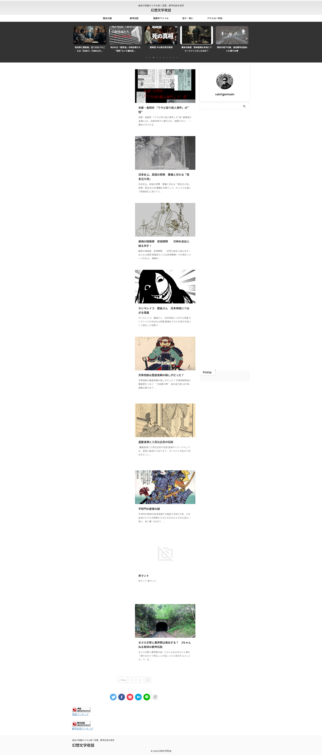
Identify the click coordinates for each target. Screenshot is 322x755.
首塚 (216, 230)
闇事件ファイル (161, 18)
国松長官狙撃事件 (227, 165)
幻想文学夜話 (161, 10)
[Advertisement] (103, 100)
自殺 (244, 216)
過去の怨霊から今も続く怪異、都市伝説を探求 (93, 740)
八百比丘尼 (241, 158)
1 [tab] (146, 57)
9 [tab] (173, 57)
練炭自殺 (220, 216)
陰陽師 (205, 230)
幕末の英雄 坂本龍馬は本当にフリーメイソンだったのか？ (161, 49)
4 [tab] (156, 57)
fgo (214, 122)
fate (204, 122)
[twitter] (113, 697)
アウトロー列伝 (214, 18)
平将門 (205, 180)
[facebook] (121, 697)
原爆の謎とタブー (232, 47)
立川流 (235, 208)
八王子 (215, 151)
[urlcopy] (155, 697)
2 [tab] (150, 57)
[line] (146, 697)
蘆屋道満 (220, 223)
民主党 (223, 194)
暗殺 (240, 180)
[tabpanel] (89, 40)
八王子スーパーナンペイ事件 (216, 158)
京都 (204, 151)
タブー (228, 129)
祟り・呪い (187, 18)
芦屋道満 (206, 223)
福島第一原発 (208, 208)
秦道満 (223, 208)
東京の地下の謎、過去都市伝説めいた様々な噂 (196, 49)
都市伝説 (134, 18)
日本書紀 (218, 180)
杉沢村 (233, 187)
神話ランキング (80, 714)
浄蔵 (234, 194)
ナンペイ (227, 136)
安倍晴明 (234, 172)
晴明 (230, 180)
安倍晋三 (220, 172)
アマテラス (227, 122)
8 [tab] (170, 57)
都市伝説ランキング (82, 728)
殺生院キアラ (208, 194)
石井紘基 (241, 201)
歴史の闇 (107, 18)
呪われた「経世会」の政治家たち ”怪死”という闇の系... (91, 49)
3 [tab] (153, 57)
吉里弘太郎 (207, 165)
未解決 (205, 187)
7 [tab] (167, 57)
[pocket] (130, 697)
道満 (232, 223)
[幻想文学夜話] (138, 697)
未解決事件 (219, 187)
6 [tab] (163, 57)
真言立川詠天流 (223, 201)
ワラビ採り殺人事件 (237, 144)
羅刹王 (233, 216)
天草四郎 (206, 172)
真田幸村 (206, 201)
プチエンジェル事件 (212, 144)
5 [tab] (160, 57)
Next (245, 38)
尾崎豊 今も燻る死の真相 (125, 47)
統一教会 (206, 216)
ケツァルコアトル (210, 129)
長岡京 (243, 223)
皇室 (244, 194)
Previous (76, 38)
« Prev (122, 680)
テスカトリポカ (209, 136)
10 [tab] (177, 57)
